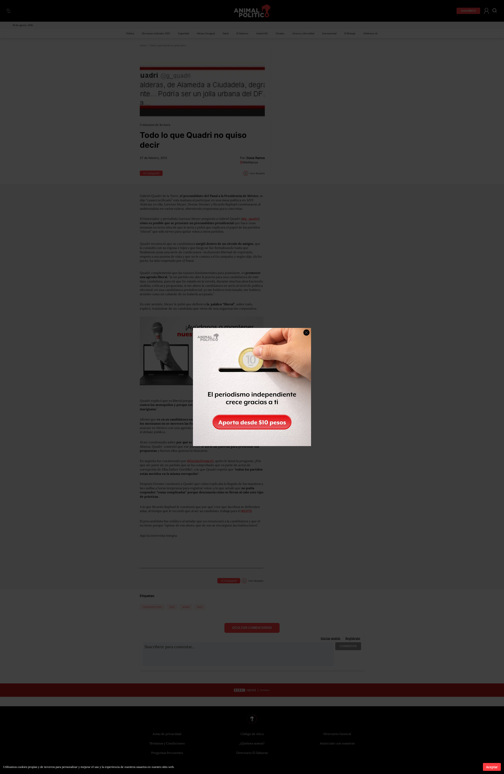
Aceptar (492, 767)
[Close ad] (306, 332)
